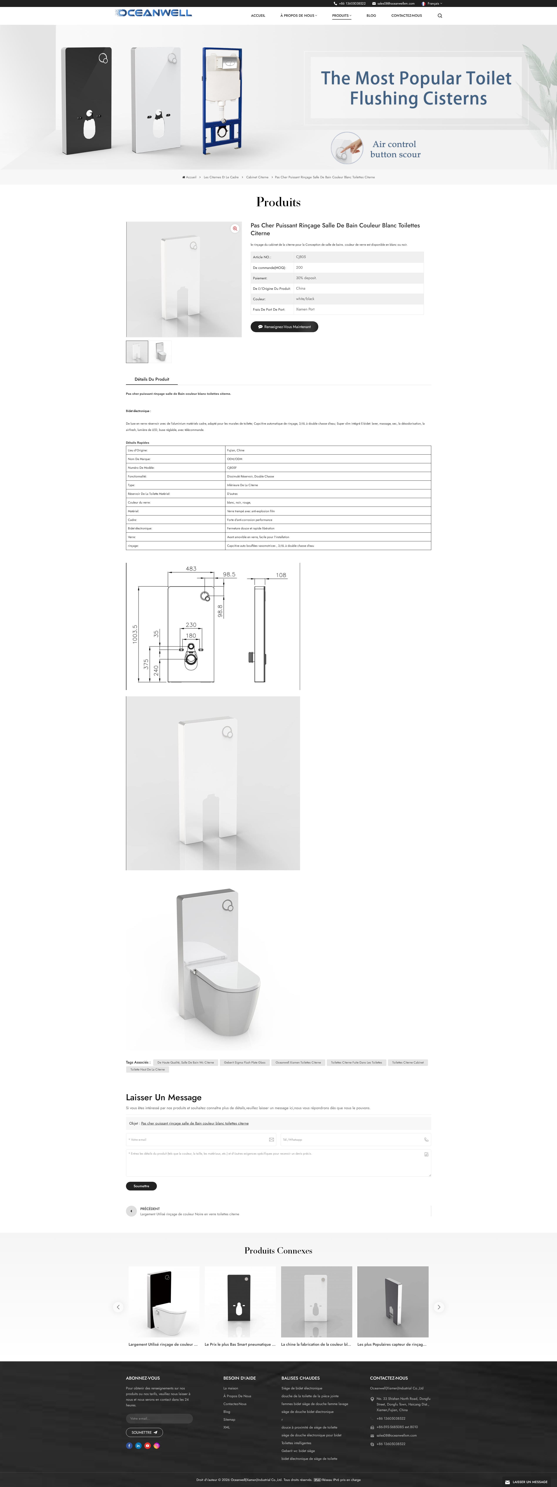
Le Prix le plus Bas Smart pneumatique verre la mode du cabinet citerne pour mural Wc (240, 1344)
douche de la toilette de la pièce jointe (310, 1396)
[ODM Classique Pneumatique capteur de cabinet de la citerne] (469, 1301)
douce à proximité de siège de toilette (309, 1427)
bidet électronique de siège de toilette (309, 1458)
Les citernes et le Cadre (221, 177)
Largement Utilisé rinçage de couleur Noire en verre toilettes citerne (164, 1344)
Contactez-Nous (406, 15)
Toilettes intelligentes (296, 1442)
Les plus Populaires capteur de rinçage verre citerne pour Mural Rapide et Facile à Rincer (393, 1344)
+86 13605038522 (352, 3)
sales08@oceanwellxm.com (396, 3)
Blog (371, 15)
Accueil (258, 15)
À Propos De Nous (237, 1396)
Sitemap (229, 1419)
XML (226, 1427)
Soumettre (142, 1432)
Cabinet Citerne (257, 177)
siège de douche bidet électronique (308, 1411)
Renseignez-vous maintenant (287, 327)
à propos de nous (297, 15)
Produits (340, 15)
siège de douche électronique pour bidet (311, 1435)
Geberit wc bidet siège (298, 1450)
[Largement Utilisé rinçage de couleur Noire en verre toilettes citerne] (164, 1301)
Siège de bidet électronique (302, 1388)
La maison (230, 1388)
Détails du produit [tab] (152, 379)
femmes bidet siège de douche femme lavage (315, 1403)
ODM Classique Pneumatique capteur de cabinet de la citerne (469, 1344)
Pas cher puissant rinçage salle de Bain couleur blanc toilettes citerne (195, 1123)
